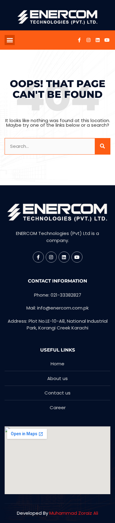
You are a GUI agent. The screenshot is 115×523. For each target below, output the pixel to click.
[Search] (102, 146)
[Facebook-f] (79, 40)
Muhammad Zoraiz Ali (73, 513)
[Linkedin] (97, 40)
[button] (10, 40)
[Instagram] (88, 40)
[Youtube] (106, 40)
